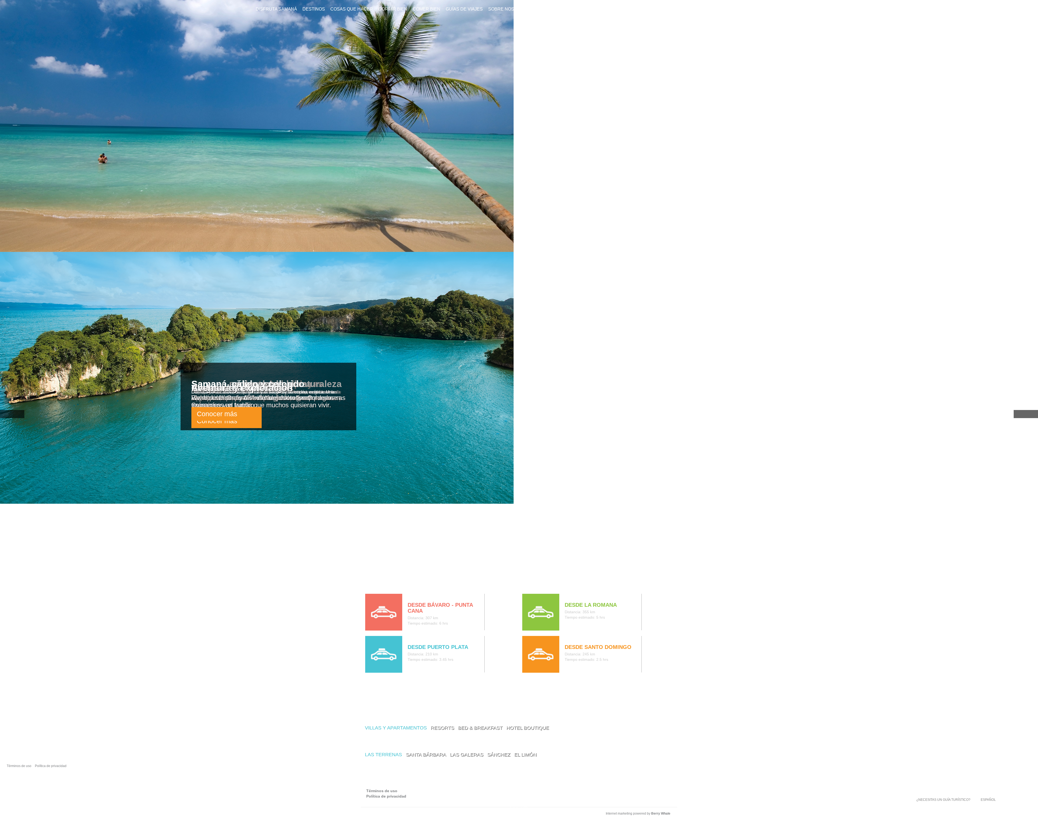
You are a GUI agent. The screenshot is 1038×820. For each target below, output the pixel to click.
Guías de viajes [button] (464, 9)
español (988, 800)
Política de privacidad (50, 766)
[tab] (369, 582)
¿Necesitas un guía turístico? (943, 800)
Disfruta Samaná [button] (276, 9)
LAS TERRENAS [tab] (383, 754)
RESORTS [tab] (442, 728)
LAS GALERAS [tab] (466, 754)
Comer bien (426, 9)
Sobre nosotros (509, 9)
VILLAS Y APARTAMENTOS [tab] (396, 728)
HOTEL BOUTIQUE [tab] (527, 728)
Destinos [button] (313, 9)
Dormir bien (392, 9)
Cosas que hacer (351, 9)
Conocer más (217, 414)
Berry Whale (660, 813)
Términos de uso (19, 766)
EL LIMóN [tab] (525, 754)
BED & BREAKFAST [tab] (480, 728)
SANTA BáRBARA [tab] (426, 754)
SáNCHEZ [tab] (498, 754)
